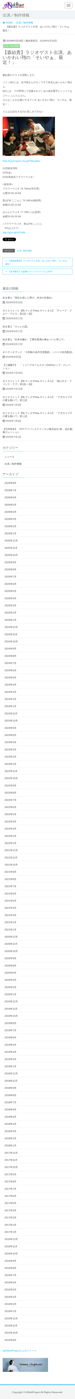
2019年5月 (10, 1044)
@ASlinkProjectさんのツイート (20, 1350)
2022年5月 (10, 814)
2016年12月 (11, 1239)
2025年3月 (10, 605)
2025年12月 (11, 540)
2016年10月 (11, 1253)
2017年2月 (10, 1224)
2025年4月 (10, 598)
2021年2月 (10, 922)
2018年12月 (11, 1073)
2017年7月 (10, 1188)
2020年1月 (10, 994)
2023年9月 (10, 728)
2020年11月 (11, 943)
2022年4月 (10, 821)
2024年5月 (10, 677)
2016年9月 (10, 1260)
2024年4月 (10, 684)
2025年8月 (10, 569)
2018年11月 (11, 1080)
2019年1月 (10, 1066)
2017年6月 (10, 1196)
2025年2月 (10, 612)
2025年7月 (10, 576)
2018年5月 (10, 1116)
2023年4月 (10, 742)
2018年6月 (10, 1109)
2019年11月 (11, 1008)
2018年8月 (10, 1095)
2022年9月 (10, 785)
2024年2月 (10, 699)
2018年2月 (10, 1138)
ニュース (9, 456)
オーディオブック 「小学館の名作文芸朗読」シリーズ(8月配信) (37, 352)
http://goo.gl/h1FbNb (14, 232)
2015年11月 (11, 1325)
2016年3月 (10, 1304)
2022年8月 (10, 792)
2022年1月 (10, 843)
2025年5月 (10, 591)
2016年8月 (10, 1268)
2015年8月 (10, 1340)
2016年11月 (11, 1246)
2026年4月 (10, 511)
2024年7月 (10, 663)
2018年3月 (10, 1131)
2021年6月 (10, 893)
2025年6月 (10, 583)
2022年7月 (10, 800)
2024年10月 (11, 641)
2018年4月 (10, 1124)
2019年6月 (10, 1037)
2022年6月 (10, 807)
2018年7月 (10, 1102)
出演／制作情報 (11, 46)
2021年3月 (10, 915)
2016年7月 (10, 1275)
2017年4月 (10, 1210)
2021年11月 (11, 857)
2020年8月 (10, 965)
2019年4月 (10, 1052)
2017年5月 (10, 1203)
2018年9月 (10, 1088)
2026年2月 (10, 526)
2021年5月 (10, 900)
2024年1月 (10, 706)
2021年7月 (10, 886)
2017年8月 (10, 1181)
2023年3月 (10, 749)
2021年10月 (11, 864)
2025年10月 (11, 555)
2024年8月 (10, 656)
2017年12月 (11, 1152)
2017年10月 (11, 1167)
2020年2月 (10, 987)
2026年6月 (10, 497)
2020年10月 (11, 951)
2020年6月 (10, 972)
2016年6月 (10, 1282)
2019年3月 (10, 1059)
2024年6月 (10, 670)
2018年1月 (10, 1145)
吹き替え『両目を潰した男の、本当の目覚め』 (28, 297)
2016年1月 (10, 1311)
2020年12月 (11, 936)
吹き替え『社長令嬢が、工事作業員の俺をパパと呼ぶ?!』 (34, 339)
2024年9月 (10, 648)
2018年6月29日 (14, 40)
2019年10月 (11, 1015)
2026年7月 (10, 490)
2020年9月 (10, 958)
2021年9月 (10, 871)
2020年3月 (10, 979)
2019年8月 (10, 1023)
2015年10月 (11, 1332)
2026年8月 (10, 483)
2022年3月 (10, 828)
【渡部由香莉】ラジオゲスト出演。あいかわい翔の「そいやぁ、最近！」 (37, 262)
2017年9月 (10, 1174)
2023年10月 (11, 720)
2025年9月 (10, 562)
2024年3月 (10, 692)
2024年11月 (11, 634)
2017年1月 (10, 1232)
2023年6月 (10, 735)
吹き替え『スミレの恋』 (16, 326)
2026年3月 (10, 519)
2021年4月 (10, 907)
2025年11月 (11, 547)
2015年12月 (11, 1318)
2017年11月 (11, 1160)
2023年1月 (10, 764)
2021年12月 (11, 850)
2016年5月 (10, 1289)
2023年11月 (11, 713)
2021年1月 (10, 929)
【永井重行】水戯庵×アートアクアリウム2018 (30, 271)
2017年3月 (10, 1217)
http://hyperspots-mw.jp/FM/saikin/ (21, 161)
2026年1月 (10, 533)
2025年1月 (10, 620)
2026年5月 (10, 504)
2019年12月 (11, 1001)
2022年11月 (11, 771)
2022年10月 (11, 778)
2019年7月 (10, 1030)
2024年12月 (11, 627)
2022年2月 (10, 836)
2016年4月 (10, 1296)
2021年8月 (10, 879)
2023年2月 (10, 756)
